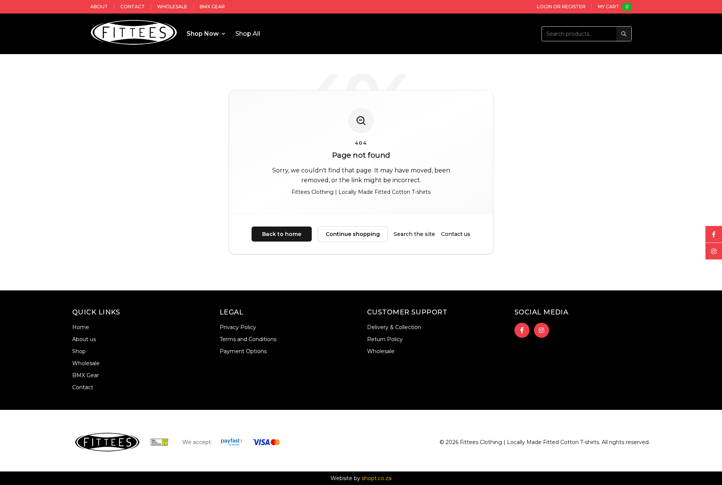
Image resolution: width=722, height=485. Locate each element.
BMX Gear (212, 6)
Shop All (247, 33)
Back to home (281, 234)
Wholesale (172, 6)
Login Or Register (561, 6)
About (99, 6)
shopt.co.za (376, 478)
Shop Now (203, 33)
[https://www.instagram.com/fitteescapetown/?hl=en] (541, 330)
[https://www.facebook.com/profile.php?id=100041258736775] (521, 330)
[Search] (623, 33)
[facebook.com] (713, 234)
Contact (132, 6)
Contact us (455, 234)
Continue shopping (353, 234)
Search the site (414, 234)
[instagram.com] (713, 251)
